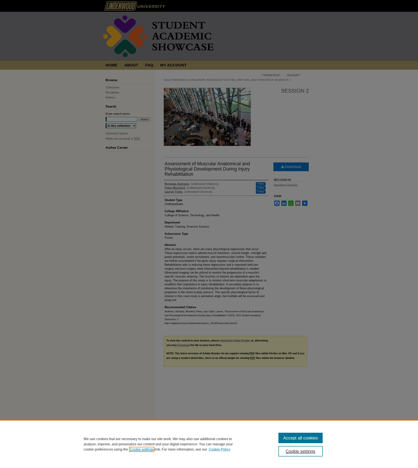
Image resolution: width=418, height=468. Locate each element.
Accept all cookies (300, 438)
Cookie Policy (219, 449)
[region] (209, 444)
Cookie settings (142, 449)
